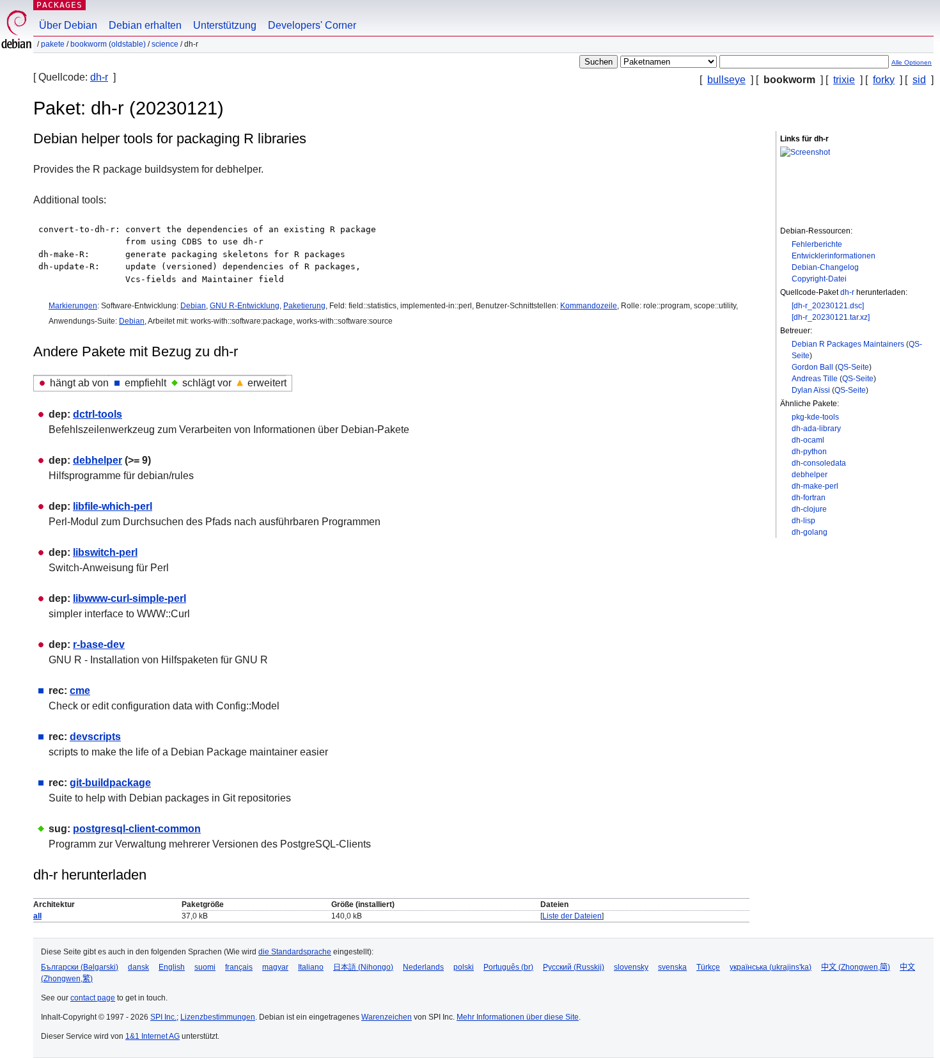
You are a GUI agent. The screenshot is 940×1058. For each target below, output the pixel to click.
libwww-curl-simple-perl (129, 598)
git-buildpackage (110, 782)
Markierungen (73, 305)
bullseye (726, 79)
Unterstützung (224, 25)
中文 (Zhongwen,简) (855, 967)
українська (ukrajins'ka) (770, 967)
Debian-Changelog (825, 267)
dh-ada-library (816, 428)
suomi (204, 967)
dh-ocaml (808, 440)
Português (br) (508, 967)
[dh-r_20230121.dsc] (828, 305)
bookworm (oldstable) (108, 44)
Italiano (311, 967)
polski (463, 967)
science (165, 44)
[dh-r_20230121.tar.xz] (831, 317)
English (172, 967)
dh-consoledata (819, 463)
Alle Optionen (911, 62)
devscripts (95, 736)
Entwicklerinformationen (833, 255)
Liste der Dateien (572, 916)
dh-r (99, 77)
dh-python (809, 451)
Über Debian (68, 25)
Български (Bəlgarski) (79, 967)
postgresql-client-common (137, 828)
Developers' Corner (312, 25)
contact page (92, 997)
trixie (844, 79)
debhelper (809, 474)
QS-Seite (853, 367)
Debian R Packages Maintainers (848, 344)
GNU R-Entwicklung (244, 305)
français (239, 967)
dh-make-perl (815, 486)
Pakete (53, 44)
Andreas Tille (815, 378)
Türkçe (708, 967)
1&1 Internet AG (152, 1036)
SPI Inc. (163, 1017)
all (37, 916)
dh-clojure (809, 509)
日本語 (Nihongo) (363, 967)
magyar (275, 967)
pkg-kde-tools (815, 417)
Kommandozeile (588, 305)
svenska (672, 967)
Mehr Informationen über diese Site (518, 1017)
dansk (138, 967)
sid (919, 79)
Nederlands (423, 967)
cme (80, 690)
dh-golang (809, 532)
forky (884, 79)
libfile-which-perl (112, 506)
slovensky (631, 967)
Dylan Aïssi (811, 390)
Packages (59, 5)
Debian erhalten (145, 25)
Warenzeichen (386, 1017)
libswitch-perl (105, 552)
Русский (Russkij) (573, 967)
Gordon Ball (812, 367)
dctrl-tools (97, 414)
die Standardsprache (294, 951)
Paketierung (304, 305)
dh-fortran (809, 497)
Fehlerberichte (817, 244)
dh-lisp (803, 520)
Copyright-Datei (819, 278)
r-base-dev (99, 644)
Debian (193, 305)
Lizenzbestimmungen (217, 1017)
